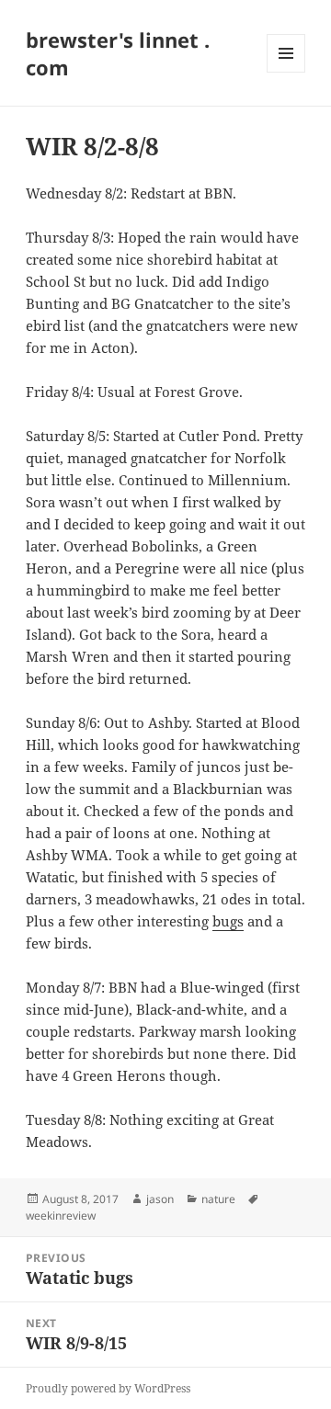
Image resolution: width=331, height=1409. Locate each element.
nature (218, 1199)
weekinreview (61, 1215)
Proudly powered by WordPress (108, 1388)
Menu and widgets (286, 72)
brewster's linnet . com (118, 53)
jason (160, 1199)
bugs (228, 921)
